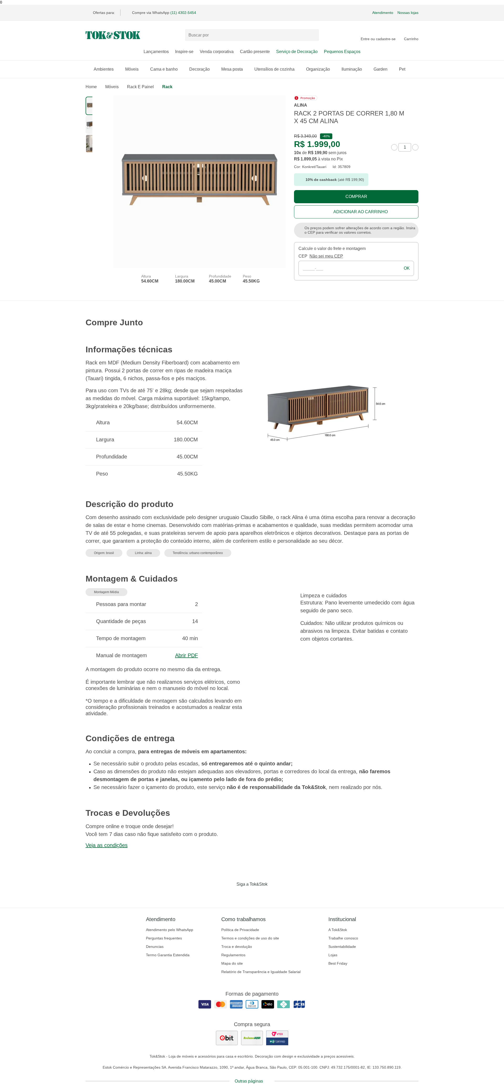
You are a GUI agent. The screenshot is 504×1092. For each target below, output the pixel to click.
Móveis (132, 69)
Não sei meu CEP (326, 256)
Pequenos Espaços (342, 51)
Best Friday (337, 963)
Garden (380, 69)
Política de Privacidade (240, 930)
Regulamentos (233, 955)
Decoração (199, 69)
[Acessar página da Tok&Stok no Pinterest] (259, 895)
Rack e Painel (140, 87)
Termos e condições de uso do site (250, 938)
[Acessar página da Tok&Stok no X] (274, 895)
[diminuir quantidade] (394, 147)
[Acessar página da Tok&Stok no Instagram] (244, 895)
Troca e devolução (236, 946)
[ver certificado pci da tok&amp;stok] (277, 1038)
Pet (402, 69)
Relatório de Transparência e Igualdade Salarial (261, 972)
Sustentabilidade (342, 946)
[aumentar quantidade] (415, 147)
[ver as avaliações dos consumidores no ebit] (227, 1038)
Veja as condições (107, 845)
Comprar (356, 196)
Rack (167, 87)
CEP (302, 256)
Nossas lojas (407, 13)
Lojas (332, 955)
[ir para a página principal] (113, 35)
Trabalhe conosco (343, 938)
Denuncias (155, 946)
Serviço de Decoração (297, 51)
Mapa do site (232, 963)
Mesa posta (232, 69)
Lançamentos (156, 51)
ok (407, 268)
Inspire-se (184, 51)
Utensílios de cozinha (274, 69)
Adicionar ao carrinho (360, 212)
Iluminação (352, 69)
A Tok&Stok (337, 930)
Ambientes (104, 69)
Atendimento (382, 13)
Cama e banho (164, 69)
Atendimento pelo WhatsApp (169, 930)
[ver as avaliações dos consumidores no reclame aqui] (252, 1038)
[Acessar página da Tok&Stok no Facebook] (230, 895)
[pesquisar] (312, 35)
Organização (318, 69)
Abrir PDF (186, 655)
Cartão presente (255, 51)
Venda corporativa (217, 51)
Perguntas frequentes (164, 938)
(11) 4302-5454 (183, 13)
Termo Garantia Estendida (168, 955)
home (91, 87)
